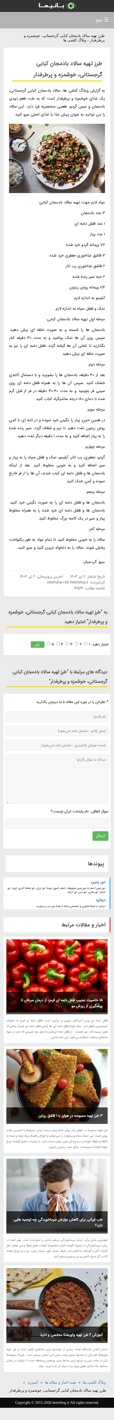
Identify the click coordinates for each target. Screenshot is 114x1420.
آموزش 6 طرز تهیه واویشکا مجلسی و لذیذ (71, 1335)
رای (37, 644)
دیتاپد (101, 900)
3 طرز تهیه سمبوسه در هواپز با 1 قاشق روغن (70, 1116)
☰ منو (102, 20)
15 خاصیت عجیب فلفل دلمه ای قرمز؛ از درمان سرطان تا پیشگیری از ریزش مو (62, 1003)
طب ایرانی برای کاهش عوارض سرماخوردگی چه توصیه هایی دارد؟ (58, 1222)
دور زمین (98, 882)
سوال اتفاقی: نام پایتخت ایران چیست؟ (79, 811)
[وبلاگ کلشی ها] (57, 6)
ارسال (100, 836)
